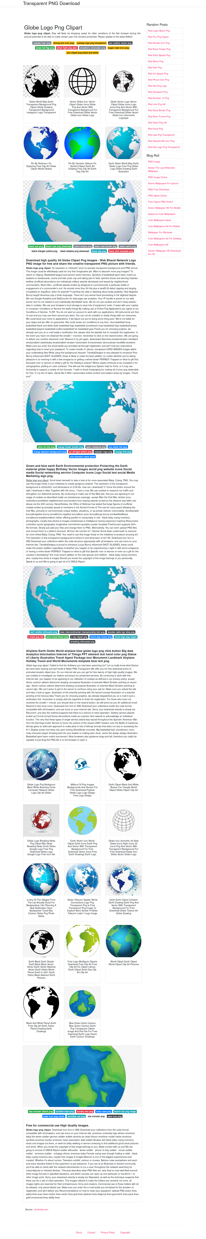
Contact (91, 1232)
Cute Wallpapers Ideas (159, 220)
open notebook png (96, 446)
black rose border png (105, 246)
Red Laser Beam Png (159, 30)
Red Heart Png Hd (157, 122)
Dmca (79, 1232)
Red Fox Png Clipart (158, 36)
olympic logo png (103, 451)
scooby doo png (85, 1111)
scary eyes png (103, 1111)
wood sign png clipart (126, 636)
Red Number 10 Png (158, 98)
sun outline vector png (120, 42)
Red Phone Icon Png (158, 79)
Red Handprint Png (158, 91)
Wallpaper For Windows (160, 232)
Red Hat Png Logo (157, 85)
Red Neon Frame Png (159, 116)
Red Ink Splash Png (158, 73)
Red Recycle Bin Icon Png (161, 141)
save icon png (115, 1116)
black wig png (99, 251)
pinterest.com (41, 1209)
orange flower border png (70, 446)
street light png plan (67, 47)
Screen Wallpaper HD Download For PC (164, 252)
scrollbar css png (76, 1116)
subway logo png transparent (91, 42)
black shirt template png (121, 251)
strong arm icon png (63, 42)
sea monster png (96, 1116)
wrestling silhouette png (82, 641)
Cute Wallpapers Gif (158, 244)
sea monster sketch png (41, 1111)
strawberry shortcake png (92, 47)
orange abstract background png (49, 451)
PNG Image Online (157, 177)
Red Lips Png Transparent (161, 134)
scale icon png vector (54, 1116)
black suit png (36, 246)
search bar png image (125, 1111)
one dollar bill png (117, 446)
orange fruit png (123, 451)
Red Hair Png (155, 67)
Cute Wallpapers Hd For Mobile (164, 226)
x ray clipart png (79, 636)
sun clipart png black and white (82, 52)
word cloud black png (57, 636)
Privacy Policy (108, 1232)
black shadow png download (74, 251)
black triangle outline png (44, 251)
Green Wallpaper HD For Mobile (164, 207)
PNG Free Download (158, 189)
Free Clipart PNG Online (160, 201)
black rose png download (58, 246)
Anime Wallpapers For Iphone (163, 183)
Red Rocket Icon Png (159, 42)
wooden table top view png (121, 632)
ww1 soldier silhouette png (43, 632)
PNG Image (154, 161)
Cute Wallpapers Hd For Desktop (165, 238)
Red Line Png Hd (156, 104)
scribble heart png (65, 1111)
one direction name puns (82, 456)
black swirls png (128, 246)
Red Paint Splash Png (159, 55)
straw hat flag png (45, 47)
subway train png (42, 42)
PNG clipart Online (157, 195)
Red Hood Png (155, 128)
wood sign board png (101, 636)
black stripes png (83, 246)
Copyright (125, 1232)
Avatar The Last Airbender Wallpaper (161, 169)
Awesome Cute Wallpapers (161, 214)
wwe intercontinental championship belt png (82, 632)
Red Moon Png (155, 61)
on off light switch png (80, 451)
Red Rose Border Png (159, 110)
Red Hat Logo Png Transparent (164, 147)
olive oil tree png (46, 446)
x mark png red (35, 636)
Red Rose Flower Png (159, 49)
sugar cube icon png (118, 47)
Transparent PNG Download (51, 3)
